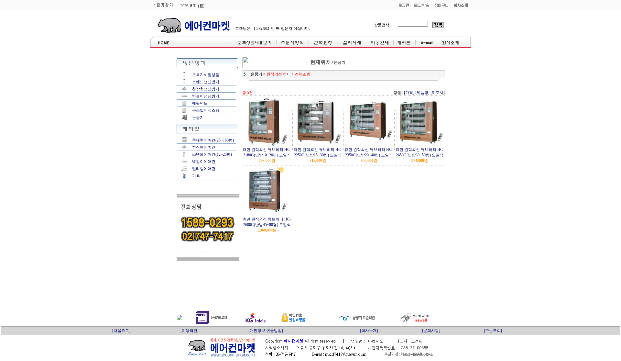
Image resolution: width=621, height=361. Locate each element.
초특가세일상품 (205, 75)
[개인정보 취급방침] (265, 330)
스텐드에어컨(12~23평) (212, 154)
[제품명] (422, 92)
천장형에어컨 (203, 147)
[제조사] (437, 92)
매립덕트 (200, 103)
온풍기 (198, 117)
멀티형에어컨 (203, 168)
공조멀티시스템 (205, 110)
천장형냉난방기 (205, 89)
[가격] (409, 92)
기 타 (196, 176)
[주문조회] (493, 330)
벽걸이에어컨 (203, 161)
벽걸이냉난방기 (205, 96)
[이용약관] (189, 330)
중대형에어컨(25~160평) (213, 140)
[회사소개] (369, 330)
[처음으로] (121, 330)
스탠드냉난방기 (205, 82)
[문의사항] (431, 330)
